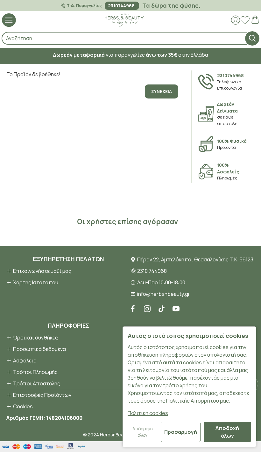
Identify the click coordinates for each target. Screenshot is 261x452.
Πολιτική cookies (148, 413)
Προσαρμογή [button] (180, 431)
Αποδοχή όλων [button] (227, 432)
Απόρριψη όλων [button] (142, 432)
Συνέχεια (161, 91)
